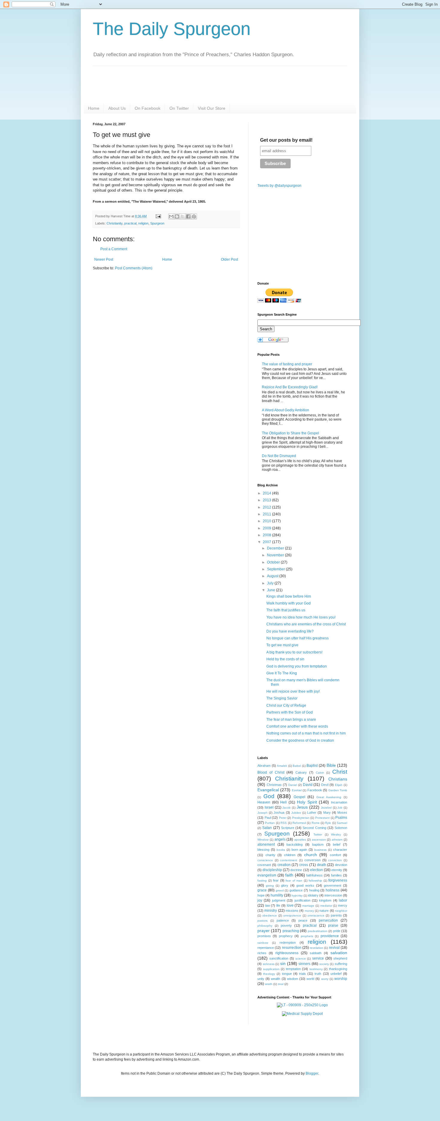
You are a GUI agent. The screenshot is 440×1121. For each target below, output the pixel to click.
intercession (333, 895)
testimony (316, 969)
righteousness (286, 953)
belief (336, 844)
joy (259, 900)
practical (130, 223)
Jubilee (296, 812)
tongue (287, 973)
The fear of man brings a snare (291, 719)
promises (264, 936)
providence (330, 936)
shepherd (340, 958)
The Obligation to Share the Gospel (290, 433)
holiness (332, 890)
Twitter (317, 834)
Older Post (229, 259)
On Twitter (179, 108)
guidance (296, 890)
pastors (262, 920)
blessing (263, 849)
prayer (263, 930)
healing (314, 890)
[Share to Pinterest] (194, 216)
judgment (278, 900)
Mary (327, 812)
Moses (342, 812)
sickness (268, 964)
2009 (267, 528)
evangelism (266, 875)
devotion (341, 865)
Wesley (336, 834)
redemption (288, 942)
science (300, 958)
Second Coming (314, 828)
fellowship (315, 880)
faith (289, 875)
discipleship (272, 870)
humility (277, 895)
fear (276, 880)
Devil (324, 784)
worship (340, 979)
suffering (341, 964)
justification (302, 900)
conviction (335, 860)
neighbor (341, 910)
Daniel (292, 784)
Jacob (286, 807)
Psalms (341, 817)
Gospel (299, 797)
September (276, 569)
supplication (271, 969)
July (270, 583)
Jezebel (326, 807)
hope (261, 895)
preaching (291, 931)
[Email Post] (158, 216)
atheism (337, 839)
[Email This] (171, 216)
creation (284, 865)
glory (284, 885)
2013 (267, 500)
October (274, 562)
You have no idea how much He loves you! (301, 617)
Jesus (302, 807)
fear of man (294, 880)
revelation (316, 947)
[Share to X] (183, 216)
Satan (267, 828)
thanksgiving (338, 969)
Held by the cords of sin (285, 659)
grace (262, 890)
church (310, 854)
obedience (269, 915)
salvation (338, 952)
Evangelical (268, 789)
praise (333, 925)
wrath (268, 984)
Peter (282, 817)
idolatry (313, 895)
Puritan (270, 822)
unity (260, 979)
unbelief (336, 973)
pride (336, 931)
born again (299, 849)
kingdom (325, 900)
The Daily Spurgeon (172, 29)
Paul (268, 817)
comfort (335, 855)
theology (269, 973)
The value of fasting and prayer (287, 364)
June (271, 590)
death (321, 865)
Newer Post (103, 259)
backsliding (294, 844)
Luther (311, 812)
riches (261, 953)
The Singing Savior (282, 698)
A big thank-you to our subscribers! (294, 652)
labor (343, 900)
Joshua (279, 812)
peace (302, 920)
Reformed (299, 822)
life (278, 905)
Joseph (262, 812)
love (290, 905)
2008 (267, 535)
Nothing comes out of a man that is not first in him (306, 733)
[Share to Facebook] (188, 216)
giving (270, 885)
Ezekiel (297, 790)
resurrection (291, 948)
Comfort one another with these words (297, 726)
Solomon (341, 828)
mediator (326, 905)
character (340, 849)
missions (292, 910)
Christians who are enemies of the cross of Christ (306, 624)
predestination (317, 931)
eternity (336, 870)
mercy (342, 905)
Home (93, 108)
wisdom (292, 979)
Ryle (328, 822)
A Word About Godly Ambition (285, 410)
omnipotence (292, 915)
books (281, 849)
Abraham (264, 765)
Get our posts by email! (286, 140)
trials (302, 973)
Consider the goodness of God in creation (300, 740)
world (310, 979)
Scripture (287, 828)
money (309, 910)
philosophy (264, 925)
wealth (275, 979)
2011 (267, 514)
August (273, 576)
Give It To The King (281, 673)
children (289, 855)
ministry (270, 910)
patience (283, 920)
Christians (337, 779)
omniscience (315, 915)
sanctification (278, 958)
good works (305, 885)
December (276, 548)
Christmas (274, 784)
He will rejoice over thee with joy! (293, 691)
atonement (266, 844)
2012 (267, 507)
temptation (293, 969)
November (276, 555)
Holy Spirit (307, 802)
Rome (316, 822)
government (332, 885)
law (267, 905)
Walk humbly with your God (288, 603)
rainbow (262, 942)
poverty (286, 925)
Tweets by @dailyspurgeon (279, 186)
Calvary (301, 772)
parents (336, 915)
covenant (264, 865)
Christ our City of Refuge (286, 705)
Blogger (312, 1073)
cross (303, 865)
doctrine (296, 870)
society (324, 964)
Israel (269, 807)
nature (324, 910)
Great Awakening (329, 797)
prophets (307, 936)
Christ (339, 772)
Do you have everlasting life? (290, 631)
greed (280, 890)
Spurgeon (157, 223)
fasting (262, 880)
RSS (283, 822)
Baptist (312, 765)
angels (280, 839)
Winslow (262, 839)
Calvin (320, 772)
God (268, 796)
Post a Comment (113, 249)
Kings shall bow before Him (288, 596)
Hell (283, 802)
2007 (267, 542)
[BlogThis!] (177, 216)
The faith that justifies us (285, 610)
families (336, 875)
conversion (312, 860)
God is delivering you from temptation (296, 666)
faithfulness (314, 875)
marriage (308, 905)
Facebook (314, 790)
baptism (318, 844)
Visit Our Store (211, 108)
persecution (328, 920)
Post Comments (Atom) (133, 268)
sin (283, 963)
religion (143, 223)
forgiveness (337, 880)
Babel (297, 765)
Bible (331, 765)
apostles (300, 839)
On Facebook (147, 108)
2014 (267, 493)
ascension (319, 839)
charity (270, 855)
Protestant (322, 817)
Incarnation (339, 802)
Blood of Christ (270, 772)
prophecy (286, 936)
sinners (304, 964)
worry (324, 979)
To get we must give (282, 645)
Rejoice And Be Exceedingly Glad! (290, 387)
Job (339, 807)
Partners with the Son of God (289, 712)
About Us (117, 108)
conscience (265, 860)
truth (318, 973)
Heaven (263, 802)
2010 (267, 521)
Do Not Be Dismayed (279, 456)
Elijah (338, 784)
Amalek (282, 765)
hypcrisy (297, 895)
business (320, 849)
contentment (288, 860)
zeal (280, 984)
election (316, 870)
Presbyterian (300, 817)
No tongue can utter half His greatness (297, 638)
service (318, 958)
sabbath (315, 953)
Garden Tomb (337, 790)
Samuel (342, 822)
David (307, 785)
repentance (265, 947)
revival (334, 948)
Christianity (114, 223)
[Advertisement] (143, 322)
